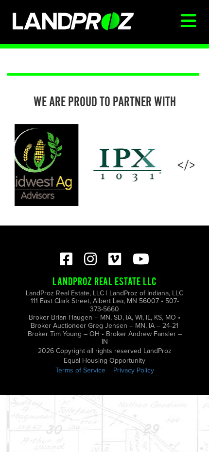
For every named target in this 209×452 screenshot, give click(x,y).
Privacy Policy (133, 370)
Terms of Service (80, 370)
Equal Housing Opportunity (104, 360)
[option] (126, 165)
